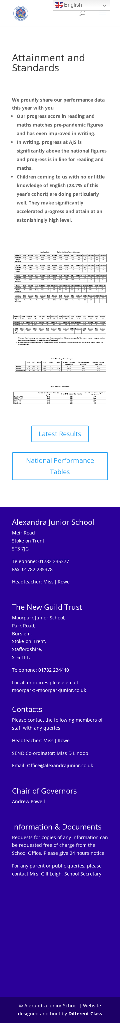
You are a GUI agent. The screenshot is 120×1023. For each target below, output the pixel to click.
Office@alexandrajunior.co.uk (60, 765)
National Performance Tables (60, 466)
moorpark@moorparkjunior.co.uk (49, 690)
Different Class (85, 1013)
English (72, 5)
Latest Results (60, 433)
